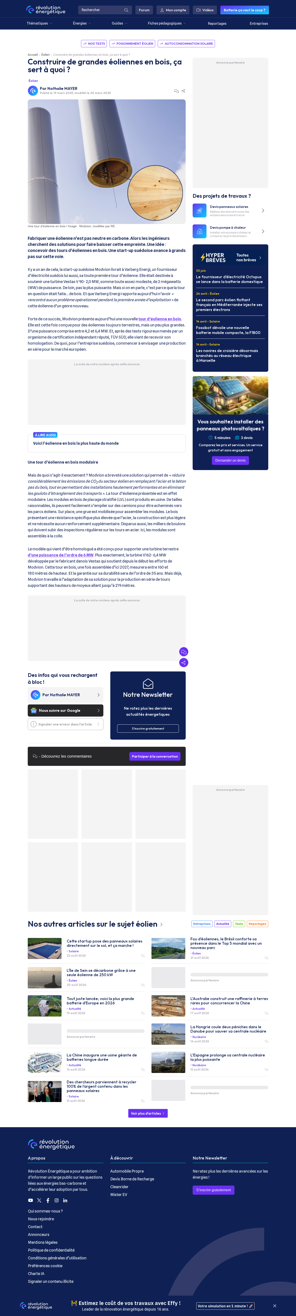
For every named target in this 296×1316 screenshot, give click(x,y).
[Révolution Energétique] (45, 10)
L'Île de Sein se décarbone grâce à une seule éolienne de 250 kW (101, 972)
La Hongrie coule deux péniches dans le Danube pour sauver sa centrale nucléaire (228, 1029)
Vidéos (207, 10)
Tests (239, 924)
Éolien (45, 54)
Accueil (33, 54)
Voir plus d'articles (146, 1113)
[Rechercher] (126, 10)
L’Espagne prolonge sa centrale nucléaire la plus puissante (227, 1057)
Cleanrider (119, 1186)
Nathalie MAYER (62, 88)
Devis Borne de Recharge (132, 1179)
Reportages (217, 23)
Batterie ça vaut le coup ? (244, 10)
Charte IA (36, 1273)
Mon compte (176, 10)
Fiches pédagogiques (165, 23)
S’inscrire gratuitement (213, 1190)
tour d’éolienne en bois (159, 319)
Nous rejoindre (41, 1219)
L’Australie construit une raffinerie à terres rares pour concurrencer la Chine (229, 1001)
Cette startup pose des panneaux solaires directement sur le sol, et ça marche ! (104, 943)
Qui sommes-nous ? (45, 1211)
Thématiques (37, 23)
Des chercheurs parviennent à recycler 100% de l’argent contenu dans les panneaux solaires (102, 1086)
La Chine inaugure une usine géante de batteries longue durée (102, 1057)
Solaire (74, 951)
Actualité (222, 924)
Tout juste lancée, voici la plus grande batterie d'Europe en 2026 (100, 1001)
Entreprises (259, 23)
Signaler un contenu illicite (50, 1281)
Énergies (80, 23)
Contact (35, 1226)
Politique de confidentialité (51, 1250)
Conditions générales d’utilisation (57, 1258)
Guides (117, 23)
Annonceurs (38, 1234)
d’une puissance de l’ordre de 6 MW (60, 555)
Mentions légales (43, 1242)
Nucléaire (199, 1037)
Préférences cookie (45, 1265)
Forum (144, 10)
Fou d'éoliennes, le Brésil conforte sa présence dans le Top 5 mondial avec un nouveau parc (226, 943)
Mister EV (118, 1194)
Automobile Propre (127, 1171)
